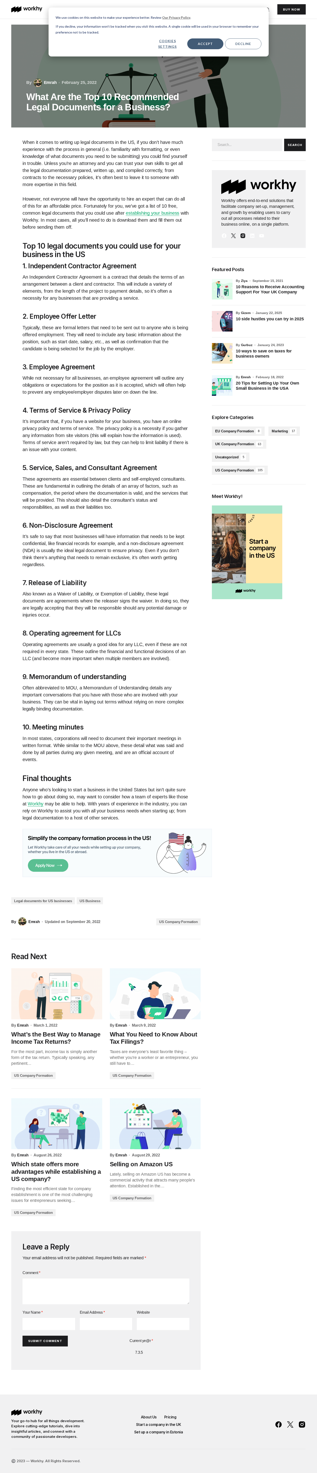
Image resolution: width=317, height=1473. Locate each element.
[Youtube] (261, 235)
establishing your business (152, 213)
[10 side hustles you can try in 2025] (222, 321)
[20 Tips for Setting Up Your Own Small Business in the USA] (222, 385)
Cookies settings (167, 44)
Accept (205, 44)
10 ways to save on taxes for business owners (264, 354)
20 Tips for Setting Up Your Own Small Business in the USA (267, 386)
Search (295, 145)
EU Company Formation (237, 431)
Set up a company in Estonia (158, 1432)
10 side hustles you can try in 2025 (270, 319)
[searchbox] (247, 145)
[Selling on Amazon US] (155, 1123)
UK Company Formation (238, 444)
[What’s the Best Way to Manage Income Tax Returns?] (56, 993)
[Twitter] (233, 235)
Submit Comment (45, 1341)
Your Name (33, 1312)
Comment (31, 1273)
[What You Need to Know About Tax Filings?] (155, 993)
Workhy (35, 803)
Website (143, 1312)
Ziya (244, 281)
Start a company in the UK (158, 1424)
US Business (90, 901)
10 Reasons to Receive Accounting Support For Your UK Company (270, 289)
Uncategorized (229, 457)
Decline (243, 44)
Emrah (246, 377)
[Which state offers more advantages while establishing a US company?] (56, 1123)
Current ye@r (141, 1341)
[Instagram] (243, 235)
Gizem (246, 313)
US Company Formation (178, 922)
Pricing (170, 1417)
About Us (149, 1417)
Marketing (283, 431)
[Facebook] (224, 235)
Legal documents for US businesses (43, 901)
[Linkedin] (252, 235)
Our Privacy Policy (176, 17)
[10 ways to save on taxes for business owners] (222, 353)
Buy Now (291, 9)
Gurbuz (246, 345)
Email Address (92, 1312)
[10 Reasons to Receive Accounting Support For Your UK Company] (222, 289)
